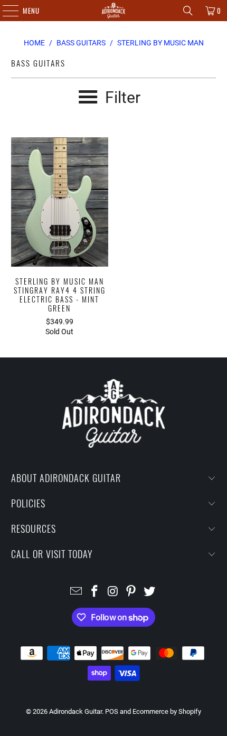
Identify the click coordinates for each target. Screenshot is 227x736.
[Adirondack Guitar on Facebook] (94, 592)
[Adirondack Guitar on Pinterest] (131, 592)
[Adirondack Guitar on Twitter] (150, 592)
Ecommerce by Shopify (167, 711)
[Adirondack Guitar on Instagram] (113, 592)
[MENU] (5, 10)
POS (111, 711)
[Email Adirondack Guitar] (76, 592)
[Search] (188, 10)
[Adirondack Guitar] (114, 10)
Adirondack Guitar (75, 711)
